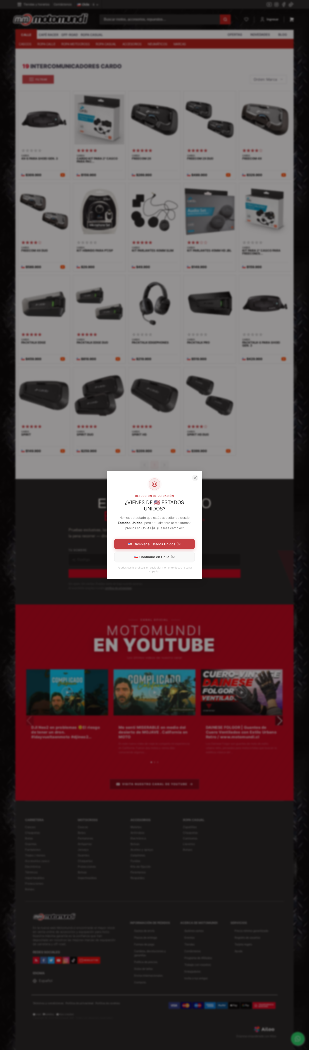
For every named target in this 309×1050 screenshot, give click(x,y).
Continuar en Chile (157, 557)
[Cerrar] (195, 478)
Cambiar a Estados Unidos (157, 544)
